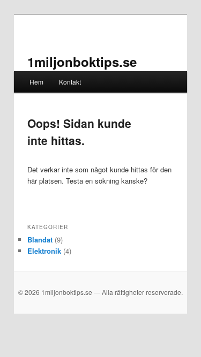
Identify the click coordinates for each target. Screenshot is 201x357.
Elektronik (44, 251)
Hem (36, 81)
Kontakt (70, 81)
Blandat (40, 239)
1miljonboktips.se (82, 61)
